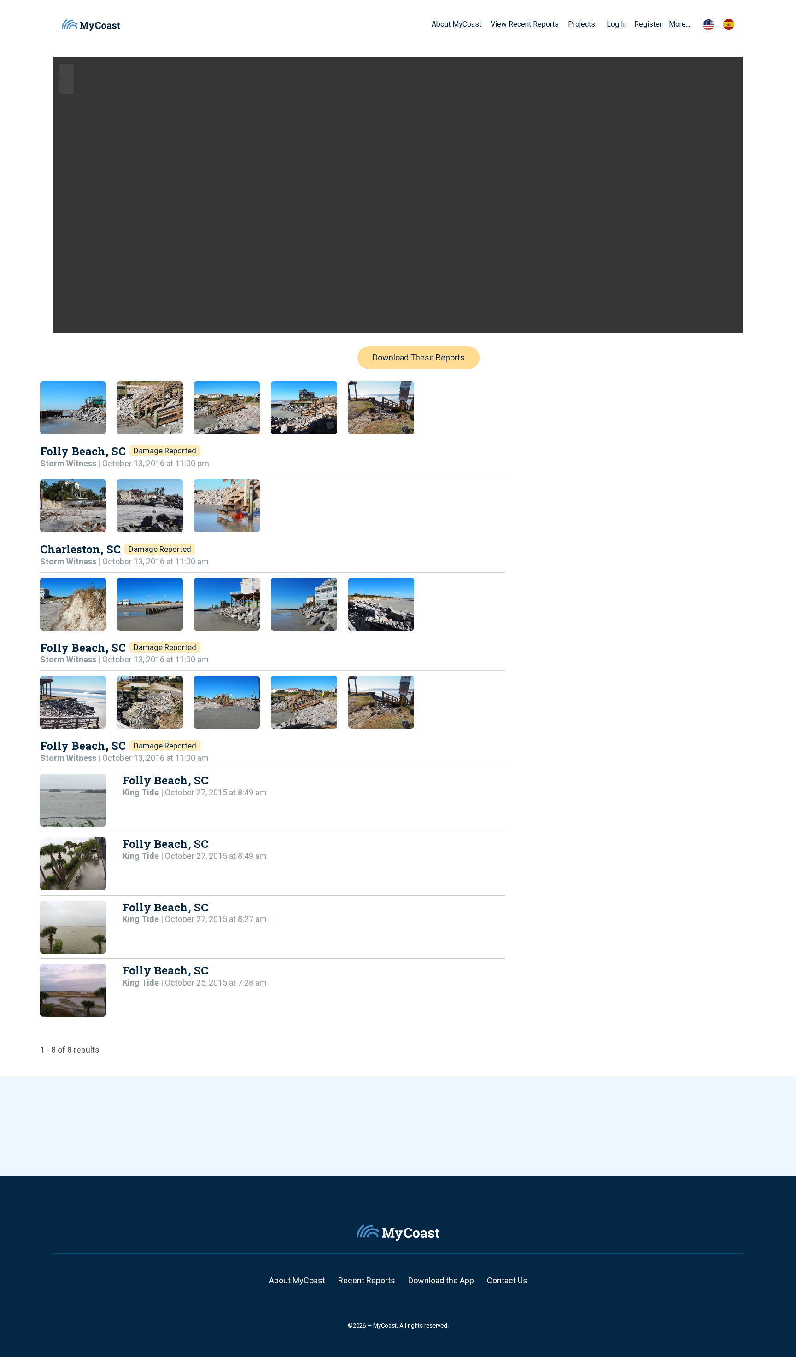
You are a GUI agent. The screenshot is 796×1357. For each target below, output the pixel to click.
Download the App (441, 1280)
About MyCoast (297, 1280)
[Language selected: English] (723, 24)
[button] (598, 24)
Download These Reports (419, 357)
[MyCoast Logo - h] (91, 25)
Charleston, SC (80, 549)
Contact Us (507, 1280)
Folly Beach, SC (83, 451)
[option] (731, 24)
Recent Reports (366, 1280)
